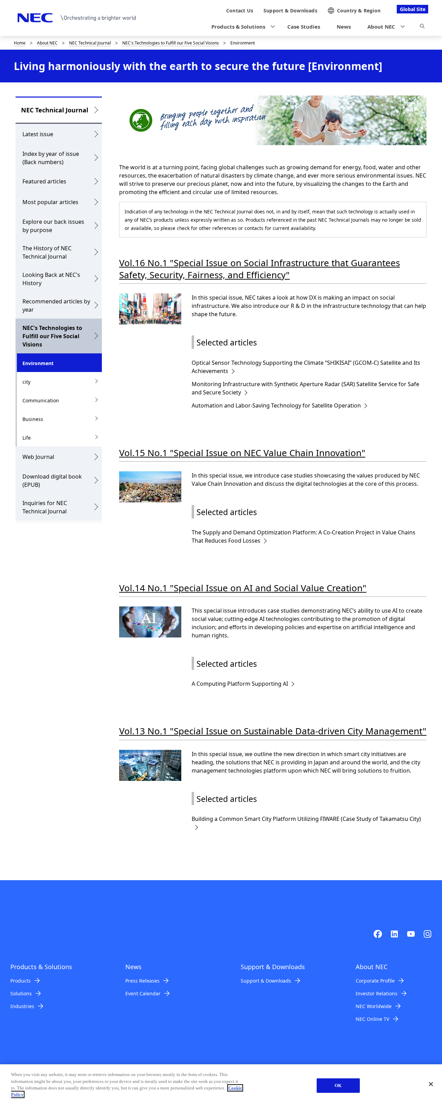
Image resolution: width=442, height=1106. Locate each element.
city (26, 382)
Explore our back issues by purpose (53, 226)
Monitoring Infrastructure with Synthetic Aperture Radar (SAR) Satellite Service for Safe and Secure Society (305, 388)
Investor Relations (376, 993)
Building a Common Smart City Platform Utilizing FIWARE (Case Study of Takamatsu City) (306, 819)
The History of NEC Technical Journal (46, 252)
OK (338, 1085)
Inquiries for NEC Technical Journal (44, 507)
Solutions (21, 993)
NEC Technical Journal (90, 43)
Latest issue (37, 134)
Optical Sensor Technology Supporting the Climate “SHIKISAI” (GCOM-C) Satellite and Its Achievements (306, 367)
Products (20, 980)
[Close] (431, 1084)
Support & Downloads (266, 980)
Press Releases (142, 980)
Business (32, 419)
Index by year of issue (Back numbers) (50, 158)
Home (20, 43)
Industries (22, 1006)
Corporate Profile (375, 980)
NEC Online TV (372, 1019)
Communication (40, 400)
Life (26, 437)
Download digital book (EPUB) (52, 481)
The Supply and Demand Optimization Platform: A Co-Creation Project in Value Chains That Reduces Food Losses (303, 536)
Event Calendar (143, 993)
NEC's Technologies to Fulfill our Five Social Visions (170, 43)
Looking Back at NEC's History (51, 279)
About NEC (47, 43)
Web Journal (38, 457)
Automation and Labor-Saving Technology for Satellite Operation (276, 405)
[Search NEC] (422, 27)
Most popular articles (50, 202)
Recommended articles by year (56, 305)
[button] (241, 27)
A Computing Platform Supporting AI (240, 683)
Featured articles (44, 181)
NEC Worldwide (374, 1006)
